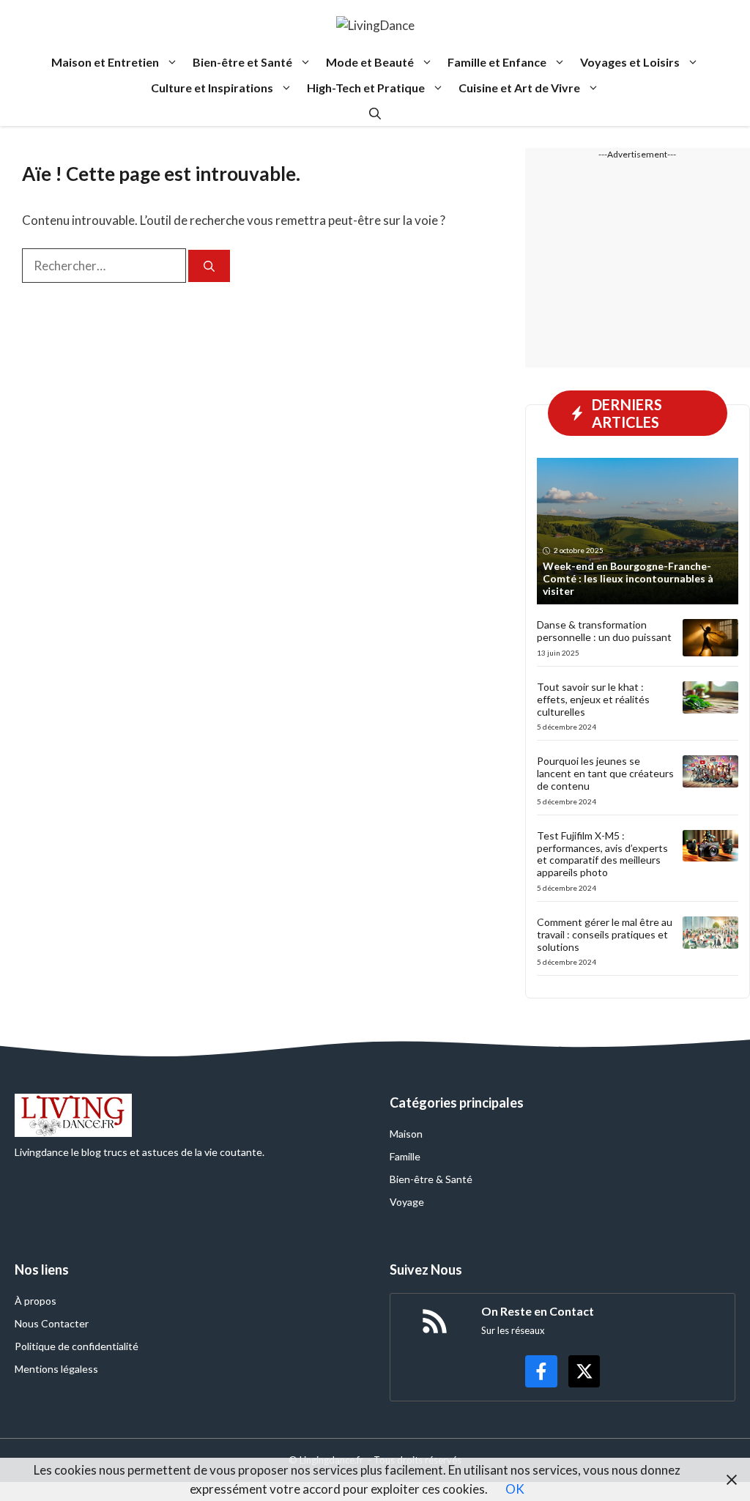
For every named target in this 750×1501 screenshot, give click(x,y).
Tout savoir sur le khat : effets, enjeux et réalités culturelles (593, 699)
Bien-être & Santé (431, 1179)
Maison (406, 1133)
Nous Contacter (52, 1323)
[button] (375, 113)
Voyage (407, 1202)
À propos (35, 1300)
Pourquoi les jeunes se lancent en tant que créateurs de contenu (605, 773)
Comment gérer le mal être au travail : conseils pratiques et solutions (604, 934)
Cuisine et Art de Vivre (519, 87)
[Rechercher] (209, 266)
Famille (405, 1156)
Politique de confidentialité (76, 1346)
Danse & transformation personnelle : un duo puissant (604, 630)
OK (514, 1489)
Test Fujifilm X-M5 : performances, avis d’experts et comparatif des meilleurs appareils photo (602, 853)
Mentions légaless (56, 1369)
